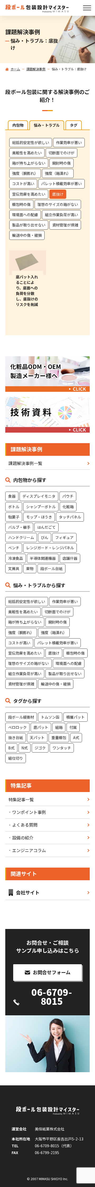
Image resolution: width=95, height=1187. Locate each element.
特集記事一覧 (21, 799)
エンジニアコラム (29, 850)
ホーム (15, 69)
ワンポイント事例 (29, 812)
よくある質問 (24, 825)
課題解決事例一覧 (25, 463)
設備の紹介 (22, 837)
